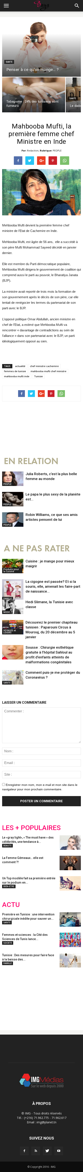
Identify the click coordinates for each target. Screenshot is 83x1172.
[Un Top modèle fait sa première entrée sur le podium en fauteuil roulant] (70, 883)
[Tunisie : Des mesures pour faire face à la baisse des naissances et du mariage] (70, 960)
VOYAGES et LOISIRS (9, 631)
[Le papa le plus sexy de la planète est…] (12, 499)
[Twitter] (47, 1151)
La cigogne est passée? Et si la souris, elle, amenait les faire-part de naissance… (53, 586)
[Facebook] (24, 1151)
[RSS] (35, 1151)
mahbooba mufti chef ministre (48, 371)
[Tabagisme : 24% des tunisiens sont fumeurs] (33, 94)
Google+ (58, 995)
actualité (20, 366)
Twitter (26, 995)
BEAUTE (7, 845)
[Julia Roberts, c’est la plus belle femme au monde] (12, 479)
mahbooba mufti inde (16, 376)
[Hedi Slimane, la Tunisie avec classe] (12, 607)
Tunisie (38, 376)
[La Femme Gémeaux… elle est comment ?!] (70, 863)
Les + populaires (31, 828)
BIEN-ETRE (8, 886)
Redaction (33, 150)
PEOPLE (57, 150)
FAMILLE (7, 598)
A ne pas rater (37, 548)
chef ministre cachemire (44, 366)
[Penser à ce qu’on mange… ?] (41, 49)
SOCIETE (7, 942)
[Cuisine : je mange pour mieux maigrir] (12, 566)
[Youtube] (58, 1151)
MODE (6, 612)
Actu (11, 904)
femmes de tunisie (15, 371)
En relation (31, 461)
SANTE (9, 62)
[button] (77, 5)
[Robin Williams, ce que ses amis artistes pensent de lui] (12, 519)
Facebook (10, 995)
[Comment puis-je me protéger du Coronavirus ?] (12, 677)
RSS (42, 995)
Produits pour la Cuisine (11, 570)
